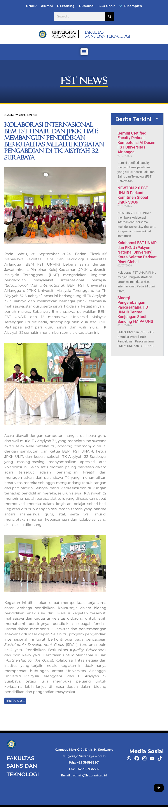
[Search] (109, 16)
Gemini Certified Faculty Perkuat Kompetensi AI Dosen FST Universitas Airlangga (136, 142)
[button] (84, 51)
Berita (10, 701)
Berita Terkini (133, 119)
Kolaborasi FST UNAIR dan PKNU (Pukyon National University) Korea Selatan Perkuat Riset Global (137, 252)
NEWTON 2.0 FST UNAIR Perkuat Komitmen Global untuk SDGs (132, 195)
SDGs (21, 701)
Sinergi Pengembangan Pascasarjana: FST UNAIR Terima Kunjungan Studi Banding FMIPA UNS (135, 309)
